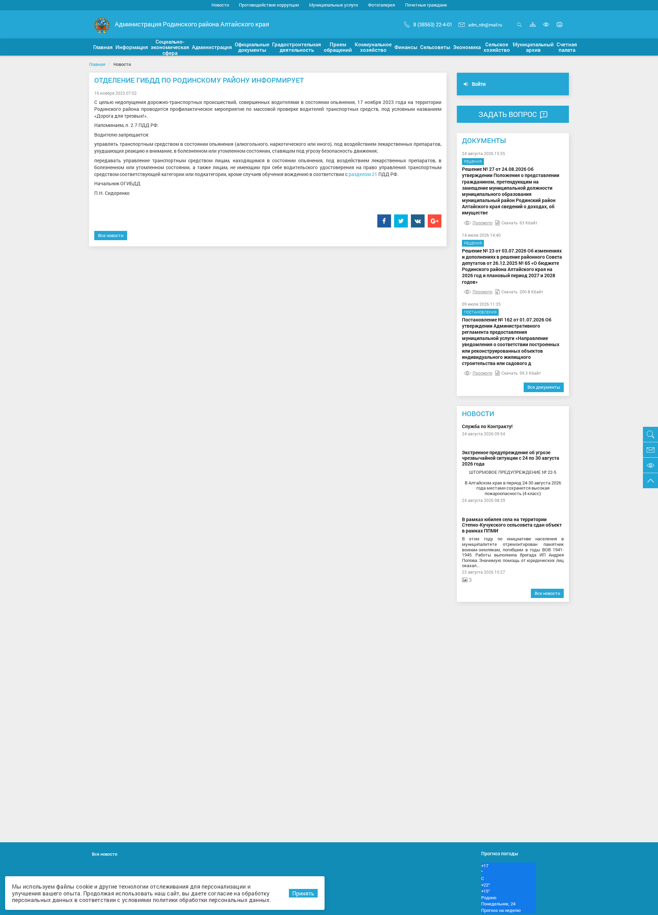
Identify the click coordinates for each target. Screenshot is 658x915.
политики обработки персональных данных (211, 899)
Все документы (543, 387)
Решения (473, 161)
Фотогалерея (381, 5)
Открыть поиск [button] (519, 28)
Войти (478, 84)
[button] (103, 47)
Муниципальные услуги (333, 5)
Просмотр (482, 222)
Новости (220, 5)
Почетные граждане (426, 5)
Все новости (110, 235)
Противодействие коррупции (269, 5)
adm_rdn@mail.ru (485, 25)
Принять (303, 893)
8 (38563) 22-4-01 (432, 24)
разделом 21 (363, 174)
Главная (97, 64)
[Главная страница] (102, 25)
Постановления (480, 312)
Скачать (509, 222)
